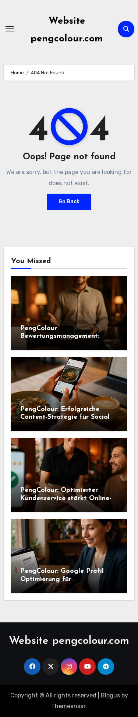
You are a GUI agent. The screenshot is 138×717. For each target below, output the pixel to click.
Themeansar (68, 706)
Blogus (110, 695)
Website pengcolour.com (69, 641)
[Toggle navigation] (9, 28)
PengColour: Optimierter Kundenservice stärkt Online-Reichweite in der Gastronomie (68, 498)
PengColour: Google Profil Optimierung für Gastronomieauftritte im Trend (69, 579)
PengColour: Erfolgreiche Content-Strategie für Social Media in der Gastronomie (65, 417)
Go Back (69, 201)
